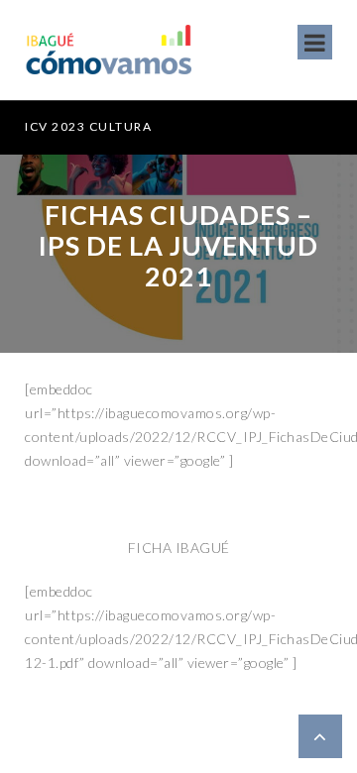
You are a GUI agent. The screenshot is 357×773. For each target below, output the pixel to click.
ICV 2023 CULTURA (88, 126)
